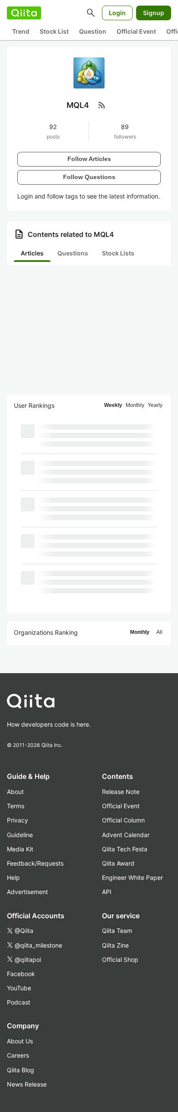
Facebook (21, 973)
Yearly (155, 405)
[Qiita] (24, 12)
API (106, 891)
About (15, 791)
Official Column (123, 820)
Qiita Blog (20, 1070)
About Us (20, 1041)
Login (117, 12)
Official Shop (120, 959)
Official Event (136, 31)
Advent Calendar (125, 834)
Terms (15, 806)
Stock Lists (118, 253)
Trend (20, 31)
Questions (72, 253)
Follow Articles (89, 158)
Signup (153, 12)
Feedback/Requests (35, 863)
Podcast (18, 1002)
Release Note (121, 791)
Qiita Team (117, 930)
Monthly (135, 405)
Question (92, 31)
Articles (32, 253)
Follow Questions (89, 176)
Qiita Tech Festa (124, 849)
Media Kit (20, 849)
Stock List (54, 31)
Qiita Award (118, 863)
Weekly (113, 405)
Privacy (17, 820)
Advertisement (27, 891)
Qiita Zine (115, 945)
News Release (27, 1084)
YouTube (19, 988)
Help (13, 877)
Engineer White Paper (132, 877)
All (159, 632)
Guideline (20, 834)
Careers (18, 1055)
